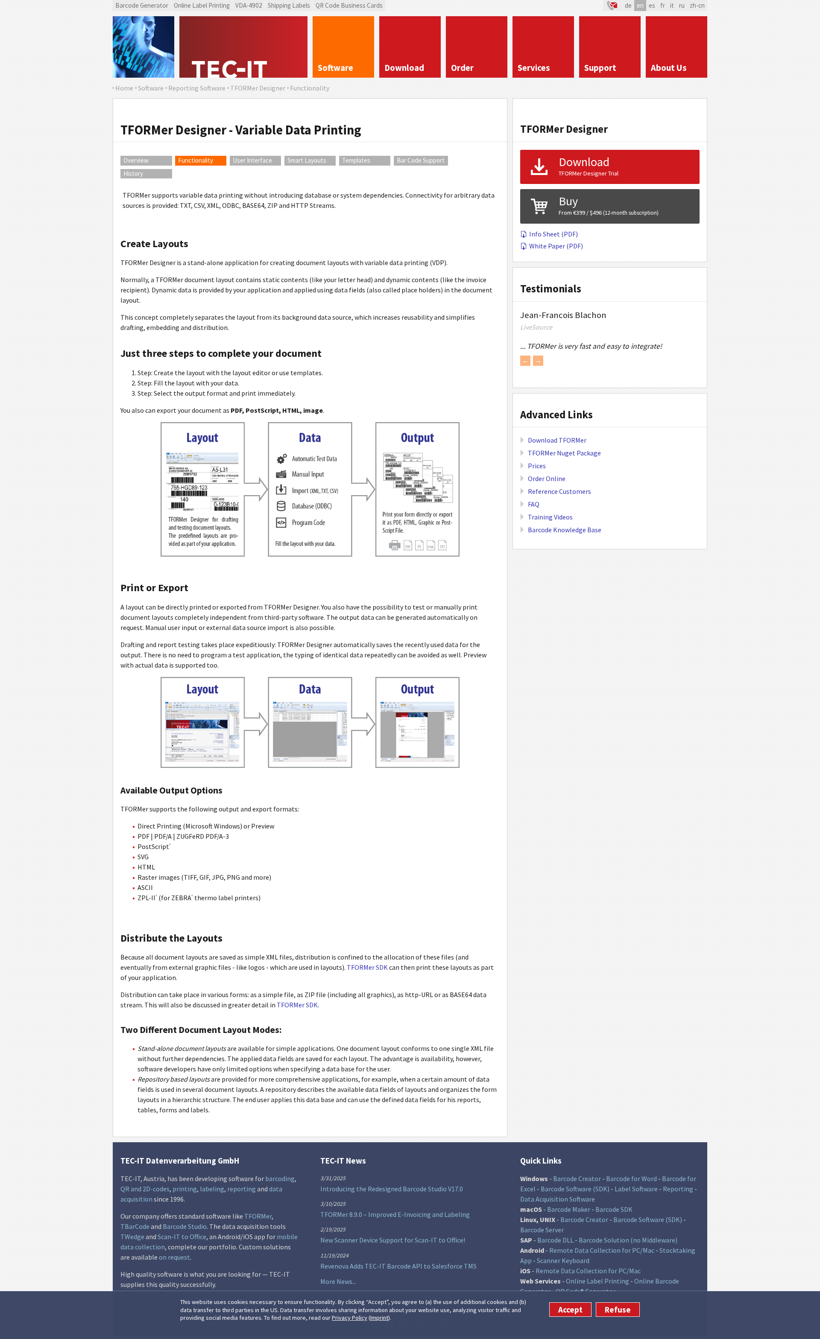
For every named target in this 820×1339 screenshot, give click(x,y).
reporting (241, 1188)
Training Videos (550, 517)
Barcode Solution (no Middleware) (628, 1240)
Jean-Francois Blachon (563, 315)
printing (185, 1188)
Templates (356, 160)
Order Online (546, 478)
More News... (338, 1281)
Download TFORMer (557, 440)
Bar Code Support (421, 160)
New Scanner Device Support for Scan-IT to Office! (392, 1240)
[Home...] (243, 47)
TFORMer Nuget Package (564, 453)
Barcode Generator (141, 5)
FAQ (533, 504)
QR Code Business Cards (349, 5)
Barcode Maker (568, 1209)
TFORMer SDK (367, 967)
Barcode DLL (555, 1240)
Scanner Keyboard (563, 1260)
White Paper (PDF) (556, 246)
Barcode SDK (614, 1209)
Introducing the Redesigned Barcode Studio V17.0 (391, 1188)
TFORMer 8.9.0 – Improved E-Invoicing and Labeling (395, 1214)
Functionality (195, 160)
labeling (212, 1188)
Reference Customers (559, 491)
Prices (537, 465)
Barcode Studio (185, 1226)
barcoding (280, 1178)
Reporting (678, 1188)
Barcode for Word (631, 1178)
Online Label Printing (202, 5)
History (133, 173)
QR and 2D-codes (145, 1188)
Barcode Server (542, 1229)
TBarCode (134, 1226)
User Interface (252, 160)
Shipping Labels (289, 5)
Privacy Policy (349, 1317)
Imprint (379, 1317)
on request (174, 1257)
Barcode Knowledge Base (564, 529)
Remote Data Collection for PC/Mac (601, 1250)
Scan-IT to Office (182, 1236)
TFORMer (258, 1216)
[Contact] (612, 5)
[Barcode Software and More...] (143, 47)
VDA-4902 (248, 5)
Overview (136, 160)
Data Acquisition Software (557, 1199)
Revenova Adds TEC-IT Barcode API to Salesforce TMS (398, 1266)
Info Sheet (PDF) (553, 234)
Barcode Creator (577, 1178)
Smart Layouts (306, 160)
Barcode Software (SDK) (575, 1188)
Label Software (636, 1188)
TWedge (132, 1236)
